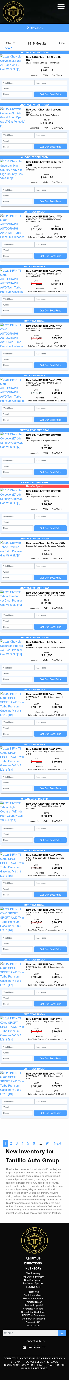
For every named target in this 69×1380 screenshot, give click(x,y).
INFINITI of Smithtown (33, 1315)
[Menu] (61, 7)
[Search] (62, 1333)
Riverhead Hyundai (33, 1305)
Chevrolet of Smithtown (33, 1312)
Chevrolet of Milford (33, 1308)
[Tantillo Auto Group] (13, 11)
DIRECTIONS (33, 1263)
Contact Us (11, 1358)
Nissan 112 (33, 1291)
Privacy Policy (53, 1358)
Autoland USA (33, 1322)
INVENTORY (33, 1268)
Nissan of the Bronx (33, 1298)
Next (57, 1143)
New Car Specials (33, 1280)
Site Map (17, 1361)
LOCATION (33, 1286)
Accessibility (31, 1358)
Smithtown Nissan (33, 1295)
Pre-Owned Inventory (33, 1276)
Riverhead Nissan (33, 1301)
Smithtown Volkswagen (33, 1318)
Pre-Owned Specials (33, 1283)
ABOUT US (33, 1258)
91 (48, 1143)
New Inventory (33, 1273)
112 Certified (33, 1325)
